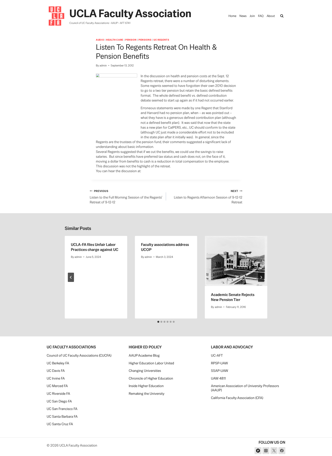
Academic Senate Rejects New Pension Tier (232, 297)
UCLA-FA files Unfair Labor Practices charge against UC (94, 247)
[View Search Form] (281, 16)
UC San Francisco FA (62, 409)
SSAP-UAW (219, 370)
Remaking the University (146, 393)
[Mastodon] (258, 450)
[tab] (158, 322)
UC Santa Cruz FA (60, 424)
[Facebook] (281, 450)
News (243, 16)
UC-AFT (217, 355)
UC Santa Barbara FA (62, 416)
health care (114, 39)
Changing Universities (145, 370)
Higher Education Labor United (151, 363)
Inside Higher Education (146, 386)
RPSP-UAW (219, 363)
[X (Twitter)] (274, 450)
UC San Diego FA (59, 401)
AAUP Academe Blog (144, 355)
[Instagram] (265, 450)
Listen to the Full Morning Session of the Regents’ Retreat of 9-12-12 (126, 196)
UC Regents (161, 39)
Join (252, 16)
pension (130, 39)
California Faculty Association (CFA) (237, 398)
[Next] (261, 277)
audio (100, 39)
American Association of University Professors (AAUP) (245, 388)
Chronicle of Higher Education (151, 378)
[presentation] (236, 261)
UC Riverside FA (58, 393)
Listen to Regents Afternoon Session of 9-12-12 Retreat (208, 196)
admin (103, 65)
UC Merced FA (57, 386)
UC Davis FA (56, 370)
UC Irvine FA (56, 378)
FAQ (261, 16)
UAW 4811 (218, 378)
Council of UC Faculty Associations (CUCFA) (79, 355)
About (271, 16)
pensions (145, 39)
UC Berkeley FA (58, 363)
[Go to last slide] (71, 277)
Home (232, 16)
